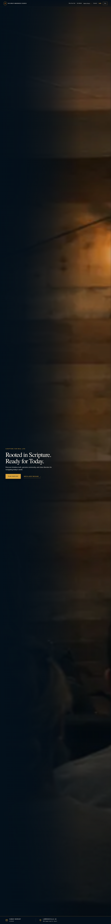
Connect (95, 3)
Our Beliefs (79, 3)
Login (100, 3)
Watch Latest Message (32, 476)
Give (105, 3)
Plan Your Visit (72, 3)
